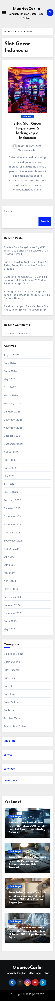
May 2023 (9, 629)
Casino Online (12, 661)
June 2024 (10, 564)
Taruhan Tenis (12, 718)
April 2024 (10, 581)
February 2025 (12, 500)
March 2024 (11, 589)
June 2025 (10, 468)
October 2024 (12, 532)
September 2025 (13, 443)
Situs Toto (9, 740)
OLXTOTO (38, 994)
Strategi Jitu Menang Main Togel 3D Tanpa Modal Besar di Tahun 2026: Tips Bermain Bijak (27, 295)
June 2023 (10, 621)
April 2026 (10, 387)
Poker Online (11, 702)
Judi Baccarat (12, 670)
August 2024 (11, 548)
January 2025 (12, 508)
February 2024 (12, 597)
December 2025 (13, 419)
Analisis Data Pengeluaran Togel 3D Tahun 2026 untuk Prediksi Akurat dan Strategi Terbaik (27, 250)
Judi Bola (9, 678)
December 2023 (13, 613)
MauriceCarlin (26, 9)
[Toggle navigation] (4, 12)
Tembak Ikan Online (15, 726)
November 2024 (13, 524)
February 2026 (12, 403)
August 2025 (11, 452)
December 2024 (13, 516)
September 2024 (14, 540)
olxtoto (8, 754)
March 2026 (11, 395)
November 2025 (13, 427)
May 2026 (9, 379)
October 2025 (12, 435)
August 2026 (11, 355)
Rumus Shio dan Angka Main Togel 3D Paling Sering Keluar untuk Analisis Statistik (26, 265)
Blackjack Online (13, 653)
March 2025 (11, 492)
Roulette (9, 710)
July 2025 (10, 460)
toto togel (9, 768)
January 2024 (12, 605)
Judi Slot (28, 116)
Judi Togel (10, 694)
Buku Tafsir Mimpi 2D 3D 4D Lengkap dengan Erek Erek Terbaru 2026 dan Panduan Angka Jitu (25, 280)
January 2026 (12, 411)
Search (9, 211)
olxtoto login (11, 780)
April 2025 (10, 484)
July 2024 (10, 556)
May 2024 (9, 572)
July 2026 (10, 363)
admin (21, 146)
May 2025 (9, 476)
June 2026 (10, 371)
